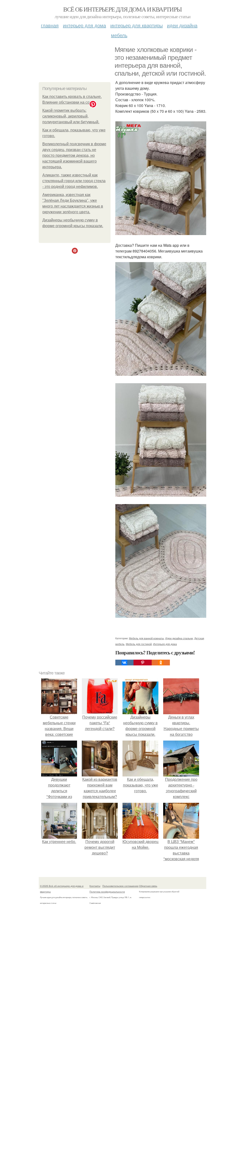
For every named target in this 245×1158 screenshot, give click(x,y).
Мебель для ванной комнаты (146, 638)
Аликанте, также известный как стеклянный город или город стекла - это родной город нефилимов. (74, 181)
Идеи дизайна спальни (179, 638)
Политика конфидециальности (107, 891)
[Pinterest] (143, 662)
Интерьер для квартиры (136, 25)
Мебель (119, 35)
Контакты (94, 886)
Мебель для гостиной (139, 644)
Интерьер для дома (84, 25)
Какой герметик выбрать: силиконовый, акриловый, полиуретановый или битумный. (70, 116)
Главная (50, 25)
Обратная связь (148, 886)
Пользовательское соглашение (120, 886)
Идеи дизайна (182, 25)
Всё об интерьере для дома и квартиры (122, 9)
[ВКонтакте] (124, 662)
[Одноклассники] (161, 662)
